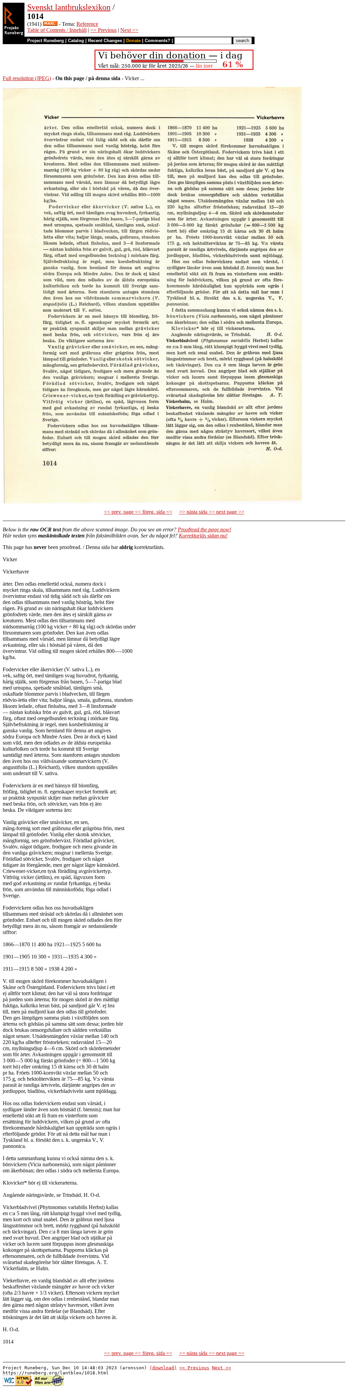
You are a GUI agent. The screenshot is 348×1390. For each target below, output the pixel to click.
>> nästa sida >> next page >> (211, 512)
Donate (133, 40)
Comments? (157, 40)
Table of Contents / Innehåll (57, 30)
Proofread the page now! (204, 529)
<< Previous (103, 30)
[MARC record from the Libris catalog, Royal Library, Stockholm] (50, 24)
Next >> (129, 30)
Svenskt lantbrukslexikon (68, 7)
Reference (87, 24)
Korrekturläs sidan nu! (203, 535)
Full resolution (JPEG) (27, 78)
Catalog (76, 40)
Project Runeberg (45, 40)
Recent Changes (105, 40)
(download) (163, 1367)
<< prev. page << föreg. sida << (138, 512)
